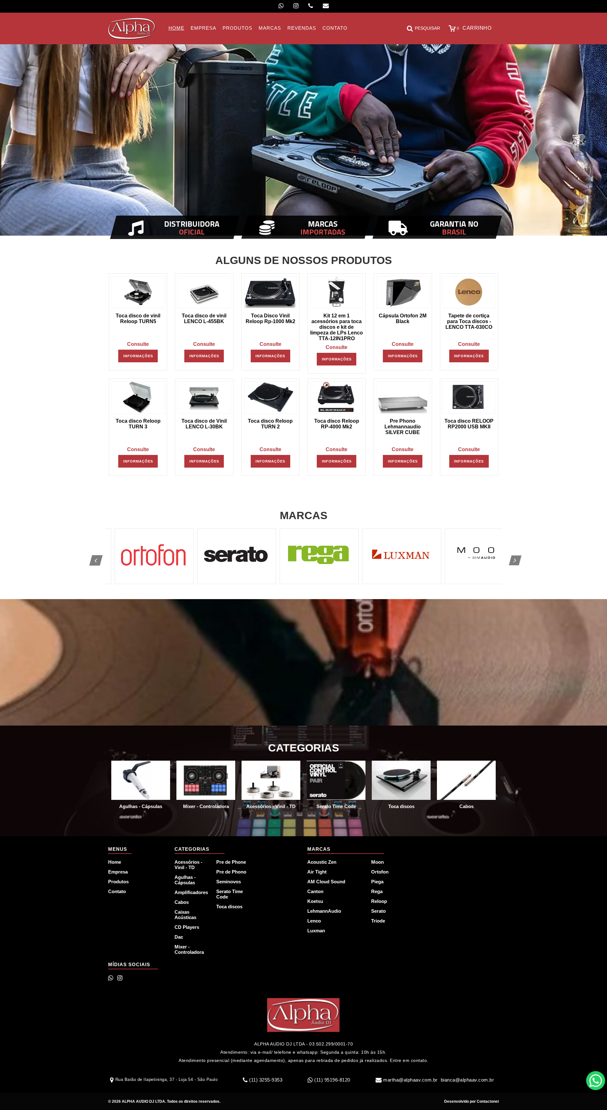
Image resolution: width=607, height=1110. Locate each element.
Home (114, 862)
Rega (377, 891)
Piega (377, 881)
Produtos (118, 881)
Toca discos (229, 906)
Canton (315, 891)
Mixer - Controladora (189, 949)
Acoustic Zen (321, 862)
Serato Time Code (229, 894)
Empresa (118, 871)
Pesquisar (427, 28)
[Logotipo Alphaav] (132, 28)
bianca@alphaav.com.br (467, 1079)
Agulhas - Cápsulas (185, 879)
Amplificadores (191, 892)
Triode (378, 920)
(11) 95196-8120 (332, 1079)
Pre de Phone (231, 862)
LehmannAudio (324, 911)
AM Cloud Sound (326, 881)
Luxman (316, 930)
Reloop (379, 901)
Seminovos (228, 881)
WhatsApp (595, 1080)
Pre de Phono (231, 871)
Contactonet (487, 1101)
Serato (378, 911)
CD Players (187, 927)
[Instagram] (295, 6)
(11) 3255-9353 (265, 1079)
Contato (117, 891)
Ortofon (380, 871)
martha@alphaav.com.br (410, 1079)
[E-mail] (326, 6)
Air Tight (317, 871)
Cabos (182, 902)
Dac (179, 937)
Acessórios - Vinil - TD (188, 864)
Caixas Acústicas (185, 914)
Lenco (314, 920)
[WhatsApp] (281, 6)
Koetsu (315, 901)
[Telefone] (310, 6)
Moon (377, 862)
